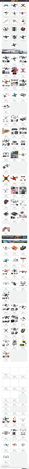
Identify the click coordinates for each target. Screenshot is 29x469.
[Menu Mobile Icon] (2, 0)
